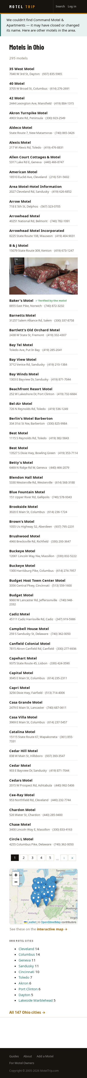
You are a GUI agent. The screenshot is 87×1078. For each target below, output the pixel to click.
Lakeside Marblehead (36, 1000)
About (27, 1056)
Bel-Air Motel (20, 403)
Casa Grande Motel (25, 702)
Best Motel (18, 433)
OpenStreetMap (51, 922)
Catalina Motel (22, 731)
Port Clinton (28, 989)
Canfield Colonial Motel (29, 643)
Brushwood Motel (24, 536)
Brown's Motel (21, 521)
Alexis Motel (20, 142)
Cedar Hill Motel (23, 750)
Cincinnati (26, 971)
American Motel (23, 171)
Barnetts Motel (22, 315)
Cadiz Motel (19, 614)
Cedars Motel (20, 780)
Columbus (27, 954)
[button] (52, 897)
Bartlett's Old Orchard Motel (34, 330)
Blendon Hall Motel (26, 477)
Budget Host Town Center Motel (37, 580)
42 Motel (17, 98)
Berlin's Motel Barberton (31, 418)
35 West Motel (21, 68)
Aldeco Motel (20, 127)
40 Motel (17, 83)
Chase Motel (20, 824)
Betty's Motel (21, 462)
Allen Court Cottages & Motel (35, 157)
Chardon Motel (22, 809)
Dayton (24, 994)
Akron (23, 983)
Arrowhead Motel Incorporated (36, 230)
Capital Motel (21, 672)
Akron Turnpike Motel (28, 112)
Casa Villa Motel (23, 717)
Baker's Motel (21, 300)
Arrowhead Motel (24, 216)
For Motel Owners (21, 1063)
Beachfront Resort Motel (30, 388)
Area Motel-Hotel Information (35, 186)
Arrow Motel (20, 201)
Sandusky (26, 966)
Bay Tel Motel (21, 344)
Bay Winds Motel (24, 374)
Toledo (24, 977)
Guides (14, 1056)
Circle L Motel (21, 839)
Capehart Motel (23, 658)
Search (60, 6)
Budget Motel (21, 595)
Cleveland (26, 948)
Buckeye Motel (22, 551)
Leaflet (31, 922)
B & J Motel (18, 245)
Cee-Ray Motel (22, 794)
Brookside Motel (23, 506)
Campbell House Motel (29, 628)
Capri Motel (19, 687)
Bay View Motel (22, 359)
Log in (72, 6)
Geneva (25, 960)
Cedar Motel (20, 765)
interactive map (52, 929)
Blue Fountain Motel (27, 492)
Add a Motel (45, 1056)
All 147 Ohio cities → (27, 1012)
